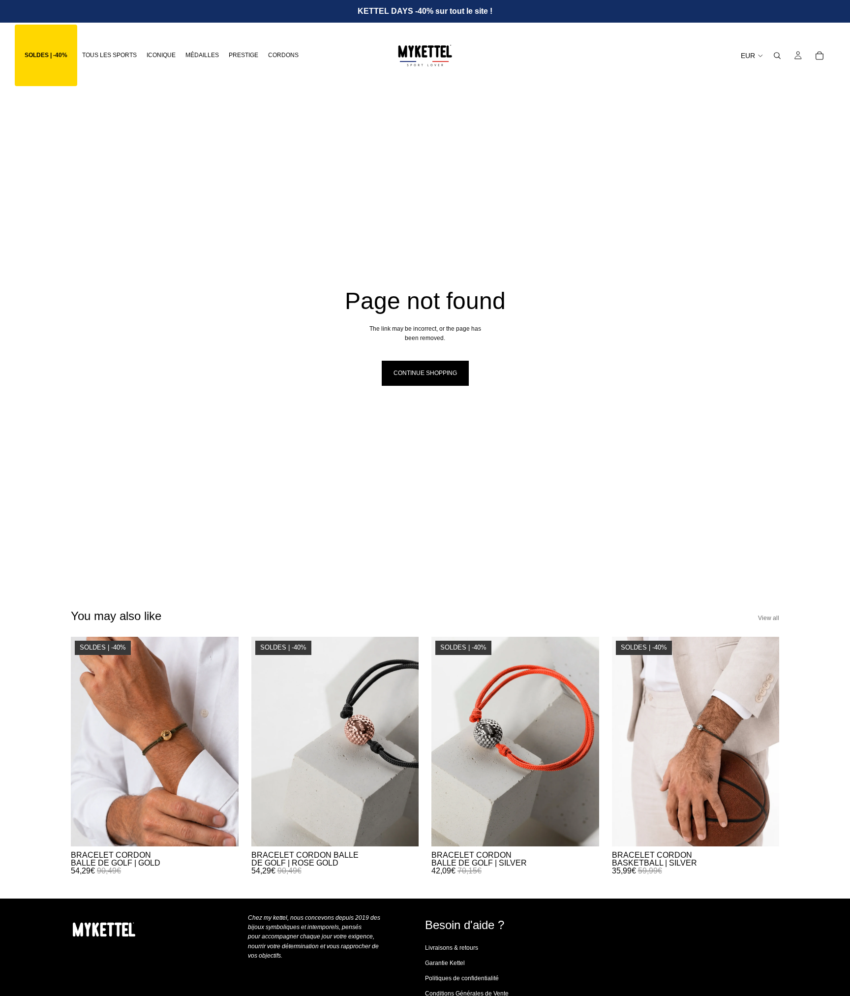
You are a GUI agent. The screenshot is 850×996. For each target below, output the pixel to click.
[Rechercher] (777, 55)
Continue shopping (425, 373)
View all (768, 618)
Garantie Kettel (445, 963)
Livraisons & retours (451, 947)
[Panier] (819, 55)
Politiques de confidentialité (462, 978)
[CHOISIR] (223, 831)
